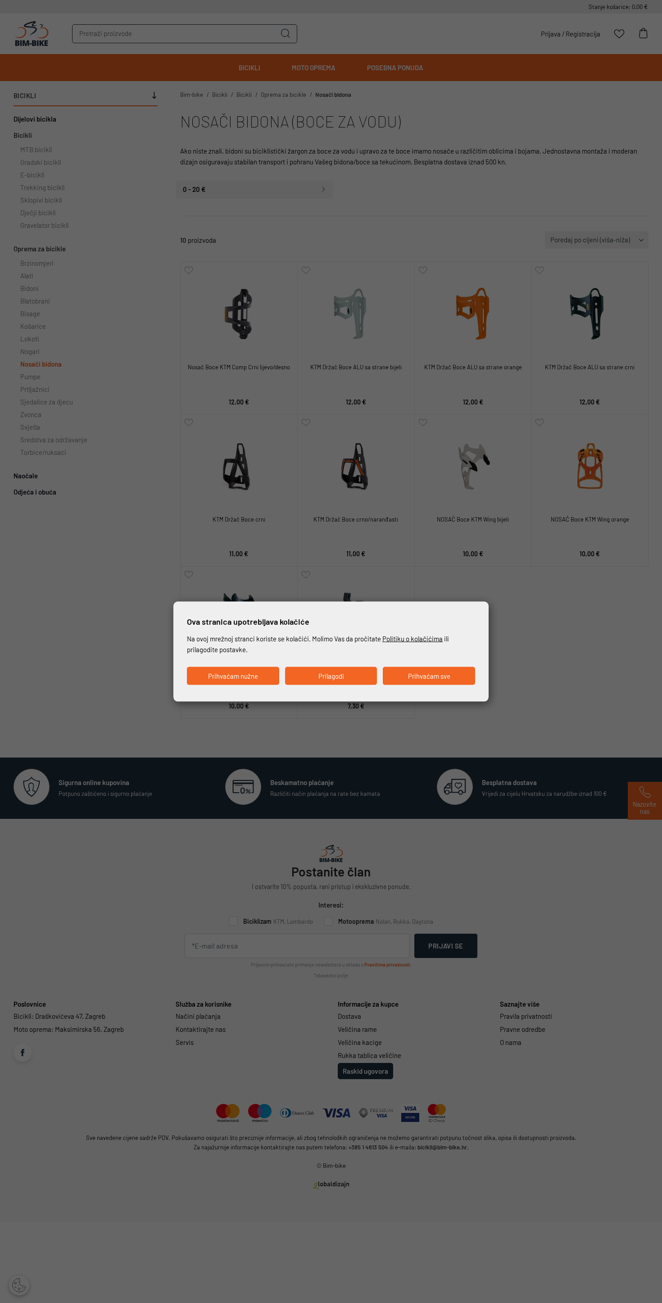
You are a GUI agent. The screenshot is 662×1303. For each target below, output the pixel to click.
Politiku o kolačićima (412, 639)
